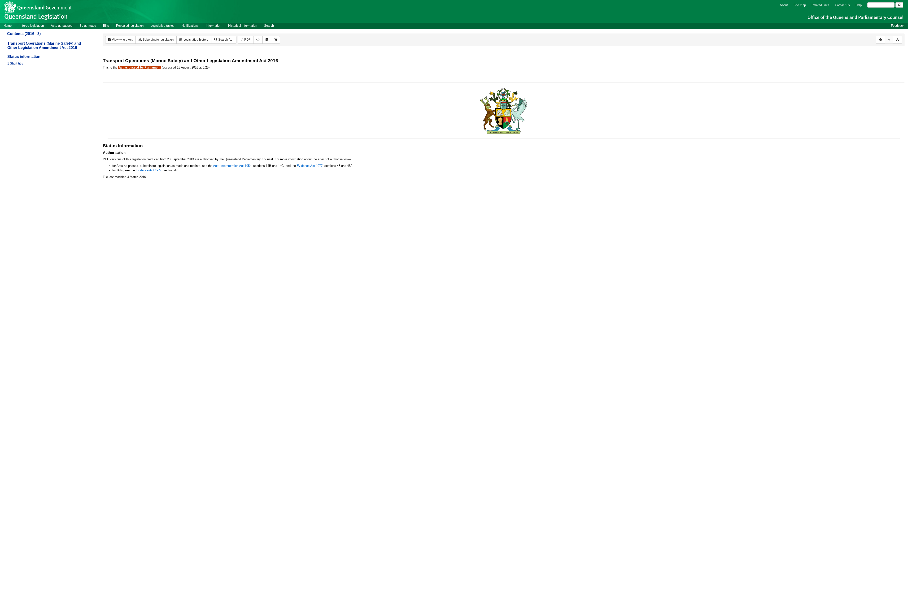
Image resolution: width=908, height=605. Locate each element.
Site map (800, 5)
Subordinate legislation (158, 39)
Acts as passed (61, 25)
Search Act (225, 39)
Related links (820, 5)
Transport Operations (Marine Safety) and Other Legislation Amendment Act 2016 (44, 45)
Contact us (842, 5)
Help (859, 5)
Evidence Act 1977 (310, 166)
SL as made (87, 25)
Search (269, 25)
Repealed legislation (130, 25)
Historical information (242, 25)
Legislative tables (163, 25)
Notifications (190, 25)
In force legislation (31, 25)
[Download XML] (258, 40)
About (784, 5)
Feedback (897, 25)
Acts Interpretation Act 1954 (232, 166)
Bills (106, 25)
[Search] (899, 5)
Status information (23, 57)
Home (8, 25)
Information (213, 25)
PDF (246, 39)
